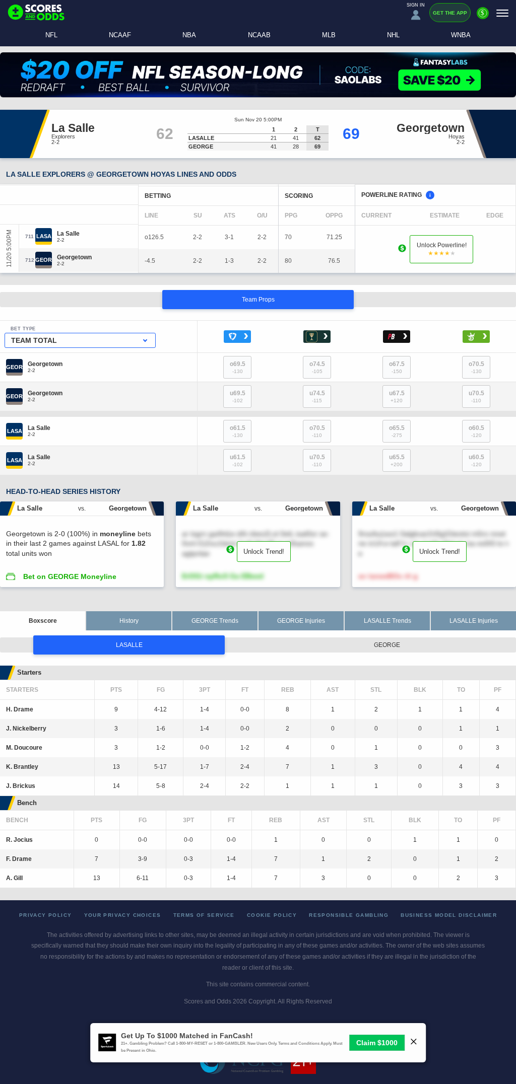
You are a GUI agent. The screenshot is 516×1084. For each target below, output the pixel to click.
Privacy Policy (45, 915)
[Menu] (502, 13)
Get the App (450, 13)
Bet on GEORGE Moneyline (69, 576)
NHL (393, 35)
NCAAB (259, 35)
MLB (329, 35)
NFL (51, 35)
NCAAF (120, 35)
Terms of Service (204, 915)
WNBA (461, 35)
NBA (189, 35)
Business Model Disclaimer (449, 915)
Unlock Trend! (263, 551)
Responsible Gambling (349, 915)
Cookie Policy (272, 915)
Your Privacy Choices (122, 915)
